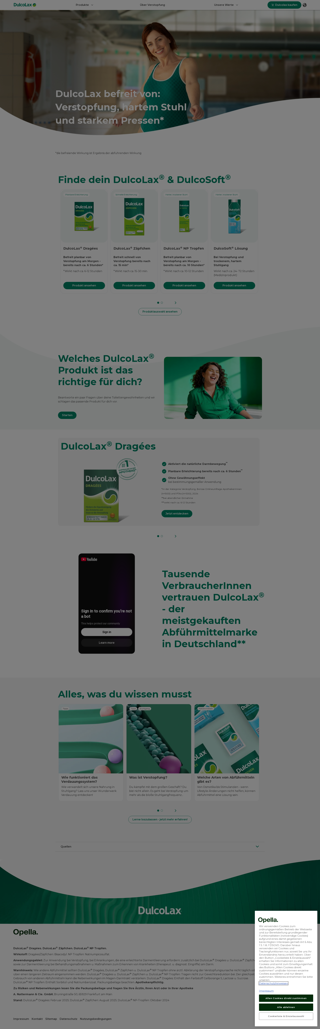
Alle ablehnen (286, 1007)
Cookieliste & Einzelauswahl (286, 1016)
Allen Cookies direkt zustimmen (286, 998)
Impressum (266, 990)
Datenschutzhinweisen (273, 983)
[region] (286, 968)
